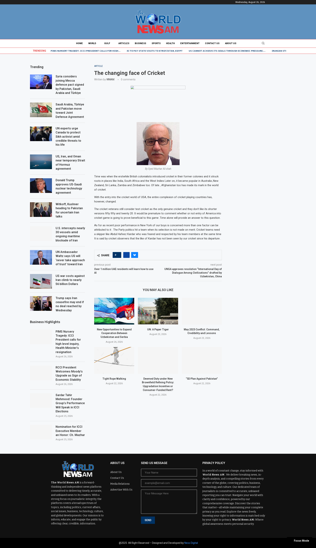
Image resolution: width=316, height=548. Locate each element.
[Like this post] (118, 255)
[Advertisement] (258, 88)
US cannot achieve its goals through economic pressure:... (227, 51)
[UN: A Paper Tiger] (158, 311)
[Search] (263, 43)
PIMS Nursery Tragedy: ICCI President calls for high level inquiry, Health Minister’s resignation (68, 342)
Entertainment (190, 43)
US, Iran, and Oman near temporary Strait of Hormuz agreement (70, 162)
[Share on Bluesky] (134, 255)
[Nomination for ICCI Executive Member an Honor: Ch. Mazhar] (41, 432)
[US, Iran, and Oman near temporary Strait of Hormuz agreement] (41, 161)
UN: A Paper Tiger (158, 329)
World (92, 43)
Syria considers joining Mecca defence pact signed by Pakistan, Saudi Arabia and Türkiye (70, 85)
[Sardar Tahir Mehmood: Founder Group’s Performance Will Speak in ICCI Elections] (41, 400)
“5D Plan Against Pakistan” (202, 378)
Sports (156, 43)
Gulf (107, 43)
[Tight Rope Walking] (114, 360)
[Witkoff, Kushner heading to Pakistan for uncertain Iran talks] (41, 209)
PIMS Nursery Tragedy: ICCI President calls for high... (86, 51)
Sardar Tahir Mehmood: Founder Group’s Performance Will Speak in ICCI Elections (70, 403)
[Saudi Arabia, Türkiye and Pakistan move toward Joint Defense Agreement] (41, 109)
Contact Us (212, 43)
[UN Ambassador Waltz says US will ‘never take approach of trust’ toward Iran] (41, 257)
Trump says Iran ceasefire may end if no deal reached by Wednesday (70, 304)
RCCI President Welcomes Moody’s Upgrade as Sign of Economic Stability (69, 373)
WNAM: (110, 79)
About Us (230, 43)
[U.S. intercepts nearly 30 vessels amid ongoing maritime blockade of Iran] (41, 233)
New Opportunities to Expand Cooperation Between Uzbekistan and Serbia (114, 333)
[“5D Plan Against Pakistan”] (202, 360)
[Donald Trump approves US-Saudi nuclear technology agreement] (41, 185)
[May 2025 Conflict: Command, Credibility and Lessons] (202, 311)
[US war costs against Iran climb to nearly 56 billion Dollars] (41, 281)
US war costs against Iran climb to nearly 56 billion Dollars (70, 280)
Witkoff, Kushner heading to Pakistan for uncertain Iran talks (69, 210)
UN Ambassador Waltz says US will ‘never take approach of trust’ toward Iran (70, 258)
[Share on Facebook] (126, 255)
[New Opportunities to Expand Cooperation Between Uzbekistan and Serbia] (114, 311)
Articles (123, 43)
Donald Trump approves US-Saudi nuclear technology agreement (69, 186)
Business (140, 43)
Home (79, 43)
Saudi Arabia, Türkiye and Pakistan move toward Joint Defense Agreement (70, 110)
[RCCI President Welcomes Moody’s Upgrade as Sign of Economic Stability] (41, 373)
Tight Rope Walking (114, 378)
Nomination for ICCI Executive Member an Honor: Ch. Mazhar (70, 431)
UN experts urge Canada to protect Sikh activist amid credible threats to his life (68, 137)
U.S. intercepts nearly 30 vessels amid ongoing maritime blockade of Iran (70, 234)
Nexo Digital (191, 542)
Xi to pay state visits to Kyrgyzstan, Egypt (155, 51)
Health (170, 43)
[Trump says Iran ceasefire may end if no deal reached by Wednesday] (41, 303)
